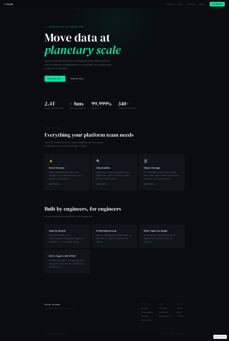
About (179, 308)
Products (170, 4)
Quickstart (163, 312)
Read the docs (77, 78)
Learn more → (55, 184)
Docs (180, 4)
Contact (180, 316)
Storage (144, 316)
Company (191, 4)
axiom (9, 4)
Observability (147, 312)
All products (146, 320)
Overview (163, 308)
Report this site (220, 337)
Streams (144, 308)
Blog (201, 4)
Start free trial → (54, 78)
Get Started (217, 4)
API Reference (165, 316)
